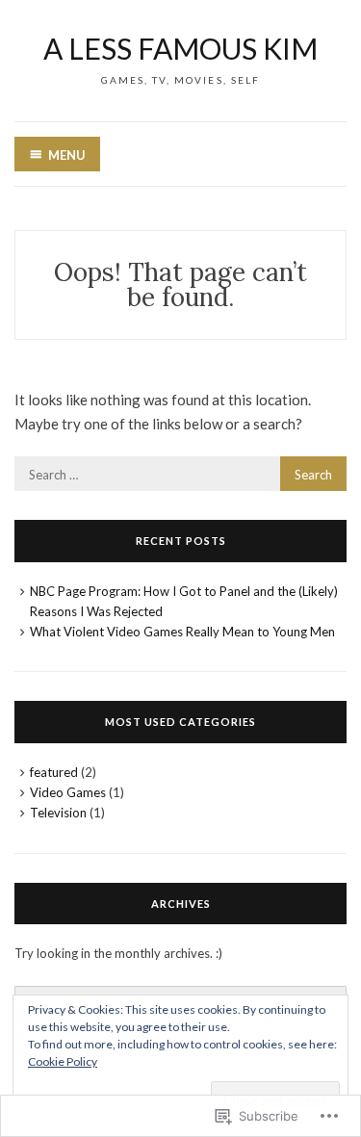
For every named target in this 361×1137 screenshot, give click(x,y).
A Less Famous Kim (180, 48)
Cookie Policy (62, 1061)
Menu (67, 155)
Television (58, 812)
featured (54, 772)
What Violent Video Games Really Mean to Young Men (182, 631)
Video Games (68, 792)
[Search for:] (180, 473)
